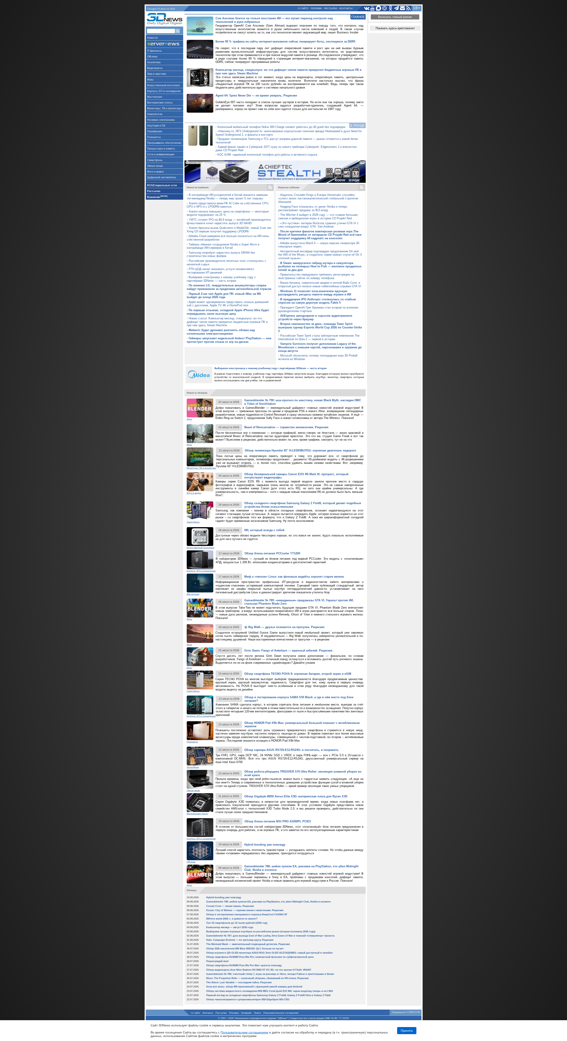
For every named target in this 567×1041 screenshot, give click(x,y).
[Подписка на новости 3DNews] (403, 8)
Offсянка (152, 56)
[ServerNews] (164, 44)
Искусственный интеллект (163, 85)
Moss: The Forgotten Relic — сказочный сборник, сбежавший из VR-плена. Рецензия (257, 978)
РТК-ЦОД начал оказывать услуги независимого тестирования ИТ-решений (220, 270)
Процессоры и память (161, 148)
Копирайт (246, 1013)
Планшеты (154, 137)
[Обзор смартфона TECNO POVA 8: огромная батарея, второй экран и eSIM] (200, 680)
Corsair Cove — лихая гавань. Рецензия (230, 906)
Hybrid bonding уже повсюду (264, 844)
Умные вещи (155, 166)
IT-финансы (154, 50)
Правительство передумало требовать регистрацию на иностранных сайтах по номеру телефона (316, 276)
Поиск (257, 1013)
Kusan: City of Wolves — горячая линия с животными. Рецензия (244, 910)
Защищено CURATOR (405, 1012)
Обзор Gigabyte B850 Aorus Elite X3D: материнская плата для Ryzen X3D (295, 796)
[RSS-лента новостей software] (361, 187)
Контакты (346, 8)
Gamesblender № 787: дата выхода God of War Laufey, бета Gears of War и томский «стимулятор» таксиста (270, 935)
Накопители (154, 114)
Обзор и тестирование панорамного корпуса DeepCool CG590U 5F (246, 914)
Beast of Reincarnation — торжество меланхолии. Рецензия (286, 427)
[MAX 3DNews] (379, 8)
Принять (407, 1030)
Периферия (154, 131)
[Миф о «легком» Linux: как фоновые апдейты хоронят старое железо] (200, 583)
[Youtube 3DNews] (373, 8)
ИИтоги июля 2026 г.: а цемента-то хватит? (232, 918)
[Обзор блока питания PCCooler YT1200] (200, 559)
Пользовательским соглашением (244, 1032)
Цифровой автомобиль (161, 177)
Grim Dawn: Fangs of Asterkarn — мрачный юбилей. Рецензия (288, 650)
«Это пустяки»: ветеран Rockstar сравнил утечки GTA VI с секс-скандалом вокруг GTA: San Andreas (318, 225)
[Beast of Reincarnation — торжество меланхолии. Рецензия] (200, 433)
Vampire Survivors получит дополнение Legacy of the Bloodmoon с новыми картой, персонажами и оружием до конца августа (320, 347)
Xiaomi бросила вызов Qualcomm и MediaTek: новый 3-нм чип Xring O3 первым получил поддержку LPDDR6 (229, 229)
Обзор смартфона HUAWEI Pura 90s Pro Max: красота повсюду (244, 965)
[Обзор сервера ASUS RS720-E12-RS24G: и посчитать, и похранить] (200, 756)
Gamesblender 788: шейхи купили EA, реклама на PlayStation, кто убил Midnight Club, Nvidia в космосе (268, 901)
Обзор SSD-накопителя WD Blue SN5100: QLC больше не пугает (245, 948)
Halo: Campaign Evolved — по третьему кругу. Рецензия (239, 940)
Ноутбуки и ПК (156, 125)
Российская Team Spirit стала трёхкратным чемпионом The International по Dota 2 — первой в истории (318, 337)
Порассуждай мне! (217, 961)
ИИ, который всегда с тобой (264, 530)
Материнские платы (160, 102)
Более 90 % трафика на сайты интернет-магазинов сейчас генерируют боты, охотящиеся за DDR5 (285, 41)
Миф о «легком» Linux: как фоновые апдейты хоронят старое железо (294, 576)
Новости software (288, 187)
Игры (150, 79)
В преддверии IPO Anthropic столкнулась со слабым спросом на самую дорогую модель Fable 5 (317, 301)
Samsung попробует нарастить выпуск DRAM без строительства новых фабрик (221, 254)
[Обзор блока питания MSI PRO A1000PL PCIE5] (200, 827)
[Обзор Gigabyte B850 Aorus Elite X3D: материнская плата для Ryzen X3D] (200, 802)
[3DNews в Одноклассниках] (391, 8)
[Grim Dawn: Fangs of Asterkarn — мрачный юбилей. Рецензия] (200, 656)
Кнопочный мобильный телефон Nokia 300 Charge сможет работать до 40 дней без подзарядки (281, 127)
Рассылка (330, 8)
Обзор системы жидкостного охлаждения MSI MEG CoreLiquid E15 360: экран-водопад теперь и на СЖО (269, 991)
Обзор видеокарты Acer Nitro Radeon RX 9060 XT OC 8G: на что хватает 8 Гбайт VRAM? (258, 969)
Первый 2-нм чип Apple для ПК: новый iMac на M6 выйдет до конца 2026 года (224, 295)
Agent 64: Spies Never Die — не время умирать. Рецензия (256, 95)
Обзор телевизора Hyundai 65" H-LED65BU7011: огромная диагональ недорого (300, 450)
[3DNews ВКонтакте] (367, 8)
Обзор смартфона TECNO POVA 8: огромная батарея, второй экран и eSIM (297, 673)
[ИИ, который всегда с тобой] (200, 536)
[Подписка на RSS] (409, 8)
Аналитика (154, 62)
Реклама (316, 8)
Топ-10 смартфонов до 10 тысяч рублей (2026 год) (236, 922)
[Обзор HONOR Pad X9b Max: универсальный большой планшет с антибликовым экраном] (200, 730)
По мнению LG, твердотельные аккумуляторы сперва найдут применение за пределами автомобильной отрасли (229, 287)
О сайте (303, 8)
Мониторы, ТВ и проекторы (164, 108)
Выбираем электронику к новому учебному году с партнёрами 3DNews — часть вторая (221, 279)
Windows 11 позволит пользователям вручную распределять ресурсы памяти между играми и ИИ (314, 292)
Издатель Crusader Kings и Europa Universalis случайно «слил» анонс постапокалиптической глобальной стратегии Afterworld (318, 198)
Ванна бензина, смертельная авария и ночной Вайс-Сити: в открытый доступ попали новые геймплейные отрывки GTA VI (319, 284)
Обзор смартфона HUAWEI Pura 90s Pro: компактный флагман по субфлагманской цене (260, 957)
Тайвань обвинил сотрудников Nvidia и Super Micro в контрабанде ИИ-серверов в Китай (223, 246)
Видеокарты (155, 68)
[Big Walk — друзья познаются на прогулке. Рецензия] (200, 633)
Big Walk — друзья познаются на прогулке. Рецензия (285, 627)
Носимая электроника (161, 119)
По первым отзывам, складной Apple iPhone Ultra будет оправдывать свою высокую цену (228, 311)
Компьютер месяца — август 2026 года (229, 927)
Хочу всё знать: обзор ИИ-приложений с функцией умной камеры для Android (254, 986)
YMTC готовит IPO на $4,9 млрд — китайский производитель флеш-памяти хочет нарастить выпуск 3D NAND (229, 221)
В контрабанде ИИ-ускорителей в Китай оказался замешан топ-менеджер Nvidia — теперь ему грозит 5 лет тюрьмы (227, 196)
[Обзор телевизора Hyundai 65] (200, 456)
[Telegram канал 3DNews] (397, 8)
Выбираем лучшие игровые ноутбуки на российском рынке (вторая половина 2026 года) (260, 931)
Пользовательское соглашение (281, 1013)
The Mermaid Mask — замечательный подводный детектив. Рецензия (248, 944)
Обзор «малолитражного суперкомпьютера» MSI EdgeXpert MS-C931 (247, 999)
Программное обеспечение (164, 143)
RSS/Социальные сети (162, 185)
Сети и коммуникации (160, 154)
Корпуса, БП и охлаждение (164, 91)
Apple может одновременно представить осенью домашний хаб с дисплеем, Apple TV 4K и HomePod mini (227, 303)
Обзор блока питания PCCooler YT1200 (272, 553)
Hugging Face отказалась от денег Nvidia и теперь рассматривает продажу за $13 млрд (312, 208)
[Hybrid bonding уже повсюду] (200, 850)
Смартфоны (155, 160)
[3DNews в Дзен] (385, 8)
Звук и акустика (156, 73)
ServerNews (193, 767)
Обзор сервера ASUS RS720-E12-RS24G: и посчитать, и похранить (291, 750)
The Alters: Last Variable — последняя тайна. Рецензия (239, 982)
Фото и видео (155, 171)
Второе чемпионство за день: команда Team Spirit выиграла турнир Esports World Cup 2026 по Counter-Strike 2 (320, 327)
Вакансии (157, 197)
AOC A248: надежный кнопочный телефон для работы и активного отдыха (267, 154)
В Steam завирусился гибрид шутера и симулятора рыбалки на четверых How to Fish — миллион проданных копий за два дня (319, 266)
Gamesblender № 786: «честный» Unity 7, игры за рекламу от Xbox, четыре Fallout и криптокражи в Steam (270, 974)
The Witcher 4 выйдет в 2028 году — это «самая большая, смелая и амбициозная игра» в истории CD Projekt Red (318, 216)
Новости (152, 37)
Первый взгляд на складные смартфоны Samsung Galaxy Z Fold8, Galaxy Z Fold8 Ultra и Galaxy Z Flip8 (268, 995)
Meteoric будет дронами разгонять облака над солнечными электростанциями (221, 331)
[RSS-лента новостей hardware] (270, 187)
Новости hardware (198, 187)
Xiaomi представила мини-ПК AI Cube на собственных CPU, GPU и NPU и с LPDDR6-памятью (228, 205)
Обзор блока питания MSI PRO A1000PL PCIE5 (278, 821)
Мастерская (154, 96)
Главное (358, 17)
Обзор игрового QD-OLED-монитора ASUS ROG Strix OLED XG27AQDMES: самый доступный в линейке (269, 952)
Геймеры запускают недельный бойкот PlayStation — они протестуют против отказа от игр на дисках (229, 340)
